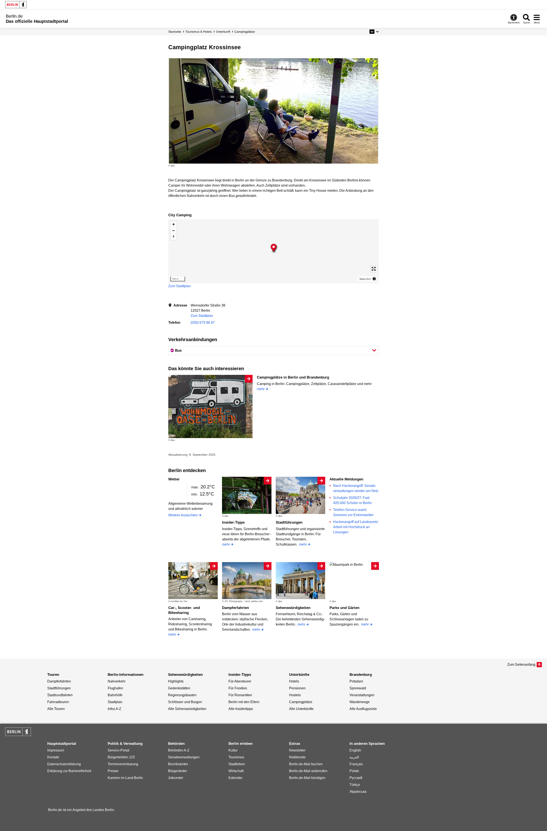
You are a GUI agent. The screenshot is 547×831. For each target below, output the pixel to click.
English (355, 750)
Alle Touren (56, 709)
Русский (355, 778)
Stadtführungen (289, 522)
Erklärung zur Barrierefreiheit (69, 771)
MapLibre (365, 279)
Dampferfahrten (235, 608)
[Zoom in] (173, 224)
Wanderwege (359, 702)
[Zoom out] (173, 230)
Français (356, 764)
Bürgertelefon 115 (121, 757)
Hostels (295, 695)
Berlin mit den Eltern (243, 702)
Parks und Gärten (344, 608)
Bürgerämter (177, 771)
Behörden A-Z (178, 750)
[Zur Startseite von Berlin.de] (18, 735)
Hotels (294, 681)
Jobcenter (175, 778)
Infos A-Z (114, 709)
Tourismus (236, 757)
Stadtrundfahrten (60, 695)
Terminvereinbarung (123, 764)
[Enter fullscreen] (374, 269)
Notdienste (297, 757)
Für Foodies (237, 688)
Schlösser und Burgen (185, 702)
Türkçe (354, 785)
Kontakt (53, 757)
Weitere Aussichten (183, 515)
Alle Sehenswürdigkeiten (187, 709)
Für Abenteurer (239, 681)
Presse (113, 771)
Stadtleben (236, 764)
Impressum (55, 750)
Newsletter (297, 750)
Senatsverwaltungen (183, 757)
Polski (354, 771)
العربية (354, 757)
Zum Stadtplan (179, 286)
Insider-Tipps (233, 522)
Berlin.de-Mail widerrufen (308, 771)
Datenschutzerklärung (64, 764)
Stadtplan (115, 702)
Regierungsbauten (182, 695)
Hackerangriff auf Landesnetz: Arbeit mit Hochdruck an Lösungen (356, 527)
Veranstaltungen (361, 695)
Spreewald (357, 688)
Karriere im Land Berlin (125, 778)
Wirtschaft (236, 771)
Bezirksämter (178, 764)
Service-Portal (118, 750)
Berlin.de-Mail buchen (306, 764)
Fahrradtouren (58, 702)
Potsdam (356, 681)
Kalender (235, 778)
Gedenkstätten (179, 688)
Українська (357, 791)
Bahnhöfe (115, 695)
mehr (261, 389)
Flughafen (115, 688)
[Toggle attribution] (374, 278)
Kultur (232, 750)
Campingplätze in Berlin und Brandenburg (293, 377)
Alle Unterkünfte (301, 709)
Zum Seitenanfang (521, 664)
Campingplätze (300, 702)
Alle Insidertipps (240, 709)
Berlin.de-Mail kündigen (307, 778)
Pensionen (297, 688)
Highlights (176, 681)
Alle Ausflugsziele (363, 709)
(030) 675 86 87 (203, 322)
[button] (374, 31)
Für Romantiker (240, 695)
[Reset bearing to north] (173, 237)
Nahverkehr (117, 681)
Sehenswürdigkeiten (293, 608)
